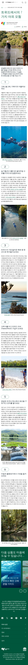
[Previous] (20, 591)
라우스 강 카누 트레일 (16, 189)
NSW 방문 (5, 624)
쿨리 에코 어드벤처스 (7, 159)
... (5, 7)
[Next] (24, 591)
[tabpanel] (14, 48)
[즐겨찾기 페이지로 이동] (25, 2)
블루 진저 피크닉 (22, 413)
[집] (9, 2)
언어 (3, 641)
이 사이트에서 (6, 628)
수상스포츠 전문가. (10, 197)
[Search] (22, 3)
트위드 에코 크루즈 (7, 389)
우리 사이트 (5, 636)
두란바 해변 (7, 315)
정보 (3, 632)
